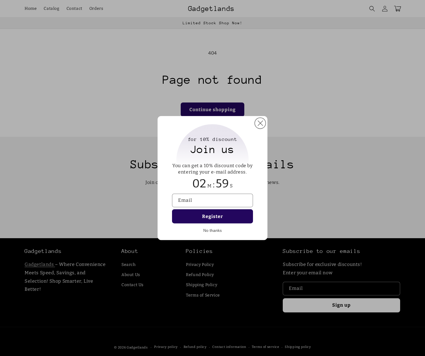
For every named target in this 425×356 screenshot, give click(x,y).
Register (212, 216)
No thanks (212, 230)
